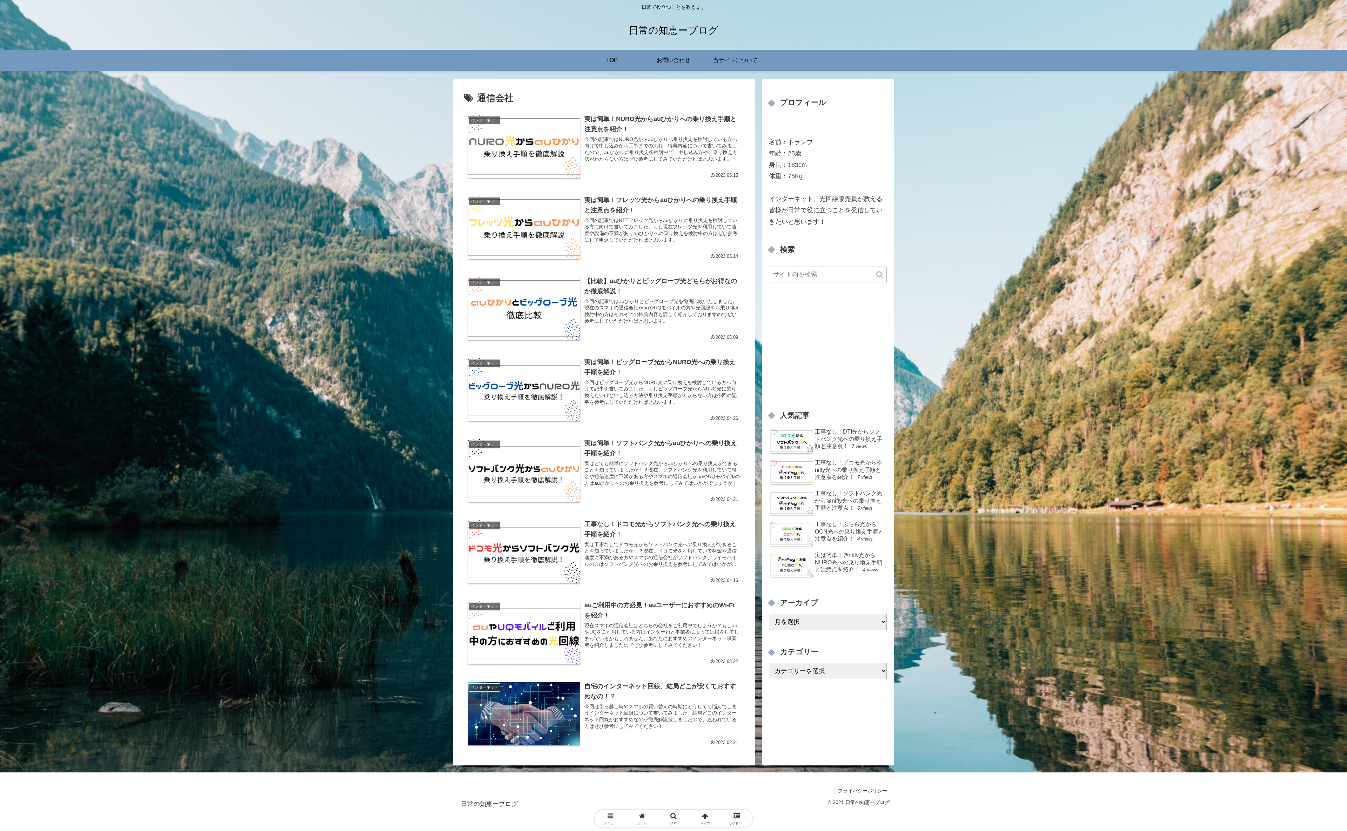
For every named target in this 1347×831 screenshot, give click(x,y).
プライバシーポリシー (862, 790)
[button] (879, 274)
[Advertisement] (828, 344)
